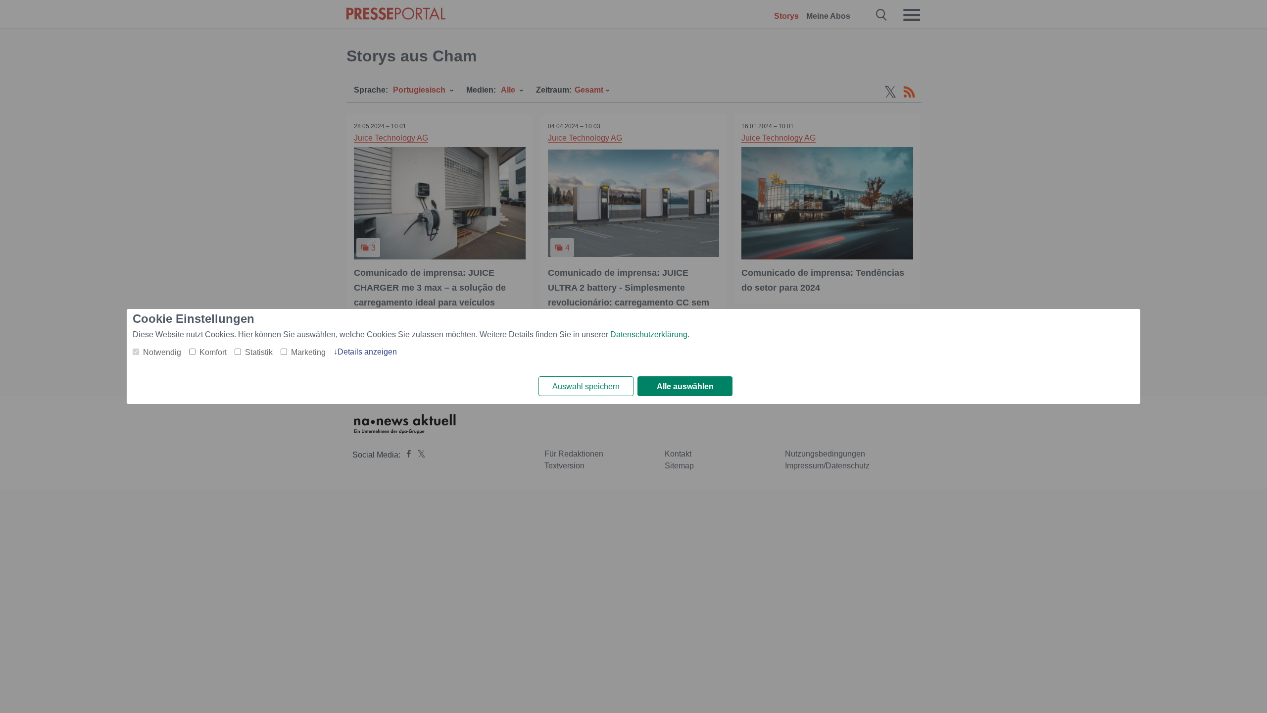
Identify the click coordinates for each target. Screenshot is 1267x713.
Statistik (259, 352)
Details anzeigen (367, 352)
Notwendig (162, 352)
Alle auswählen (685, 386)
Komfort (213, 352)
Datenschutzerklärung (648, 334)
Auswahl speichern (586, 386)
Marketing (308, 352)
